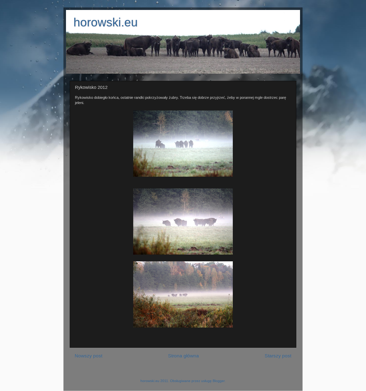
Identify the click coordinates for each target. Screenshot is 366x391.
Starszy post (278, 355)
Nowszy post (88, 355)
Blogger (219, 381)
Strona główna (183, 355)
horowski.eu (105, 22)
